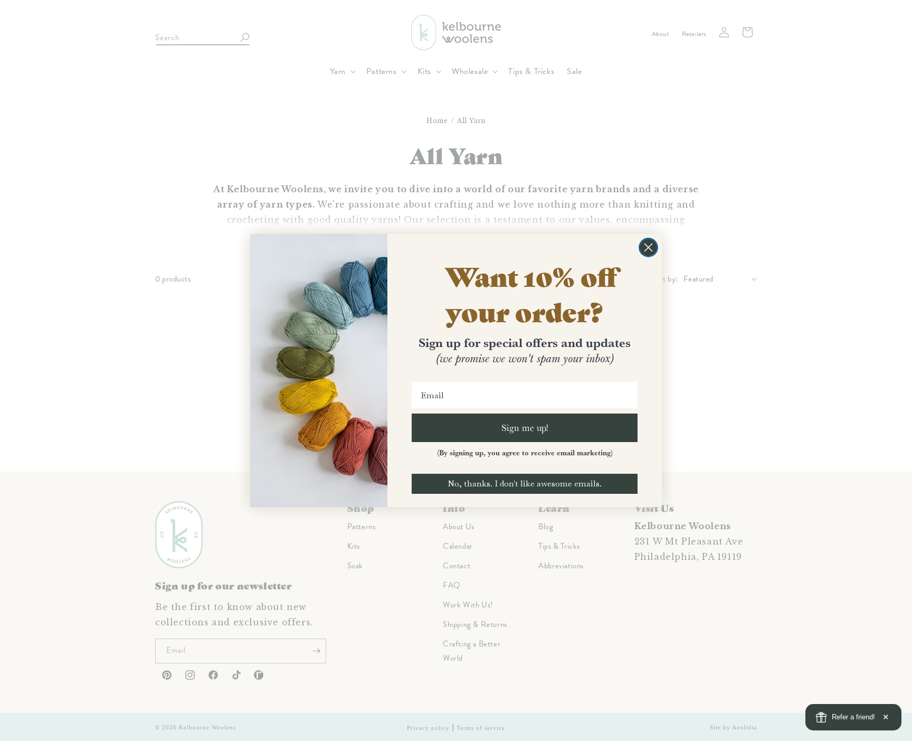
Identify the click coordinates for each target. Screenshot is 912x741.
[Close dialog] (648, 247)
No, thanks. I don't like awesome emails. (525, 483)
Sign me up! (524, 427)
